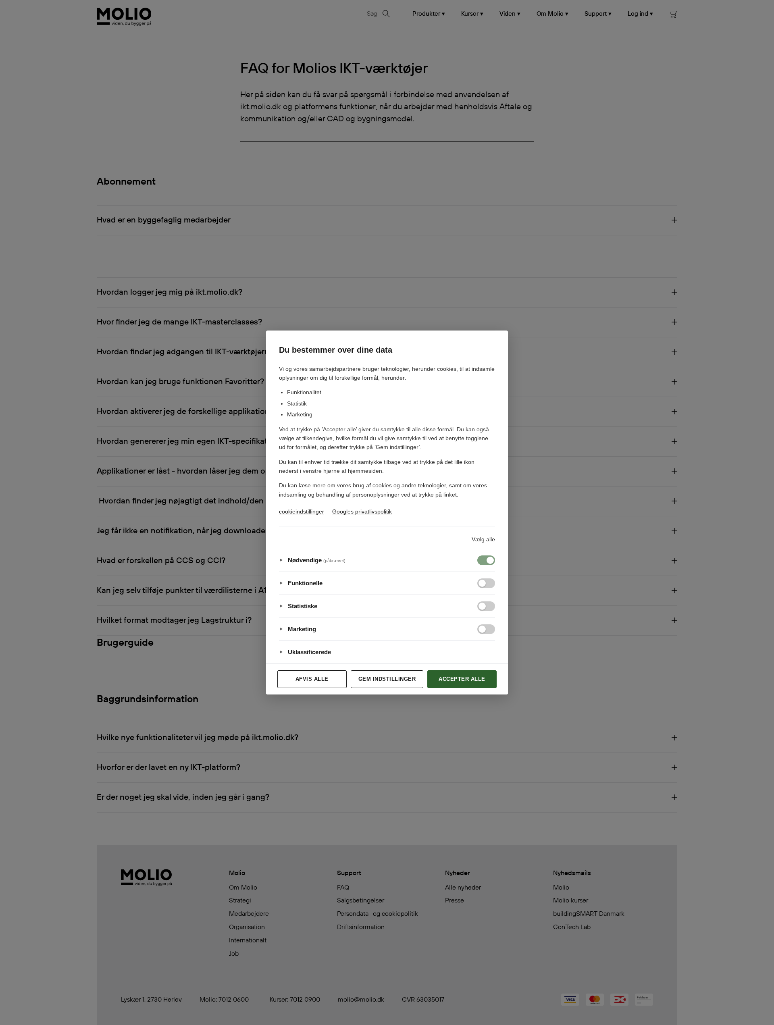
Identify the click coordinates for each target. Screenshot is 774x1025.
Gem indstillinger (387, 679)
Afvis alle (312, 679)
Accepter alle (462, 679)
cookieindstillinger (301, 511)
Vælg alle (483, 539)
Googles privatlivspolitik (362, 511)
